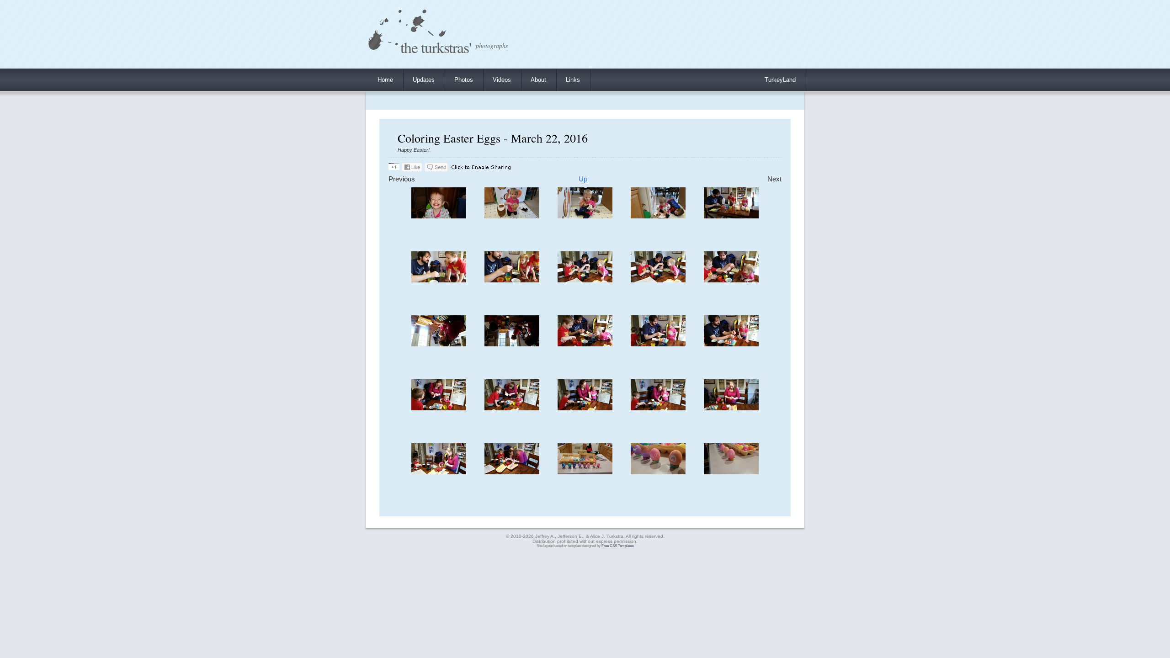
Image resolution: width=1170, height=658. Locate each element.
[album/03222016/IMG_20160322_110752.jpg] (438, 216)
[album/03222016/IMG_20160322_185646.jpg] (511, 408)
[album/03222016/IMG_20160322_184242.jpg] (438, 280)
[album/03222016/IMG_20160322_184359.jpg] (731, 280)
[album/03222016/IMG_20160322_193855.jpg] (585, 472)
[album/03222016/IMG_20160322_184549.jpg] (438, 344)
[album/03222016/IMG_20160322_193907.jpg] (658, 472)
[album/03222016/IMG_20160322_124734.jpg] (658, 216)
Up (583, 179)
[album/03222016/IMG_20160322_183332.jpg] (731, 216)
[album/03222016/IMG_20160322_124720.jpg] (585, 216)
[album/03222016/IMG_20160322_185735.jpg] (585, 408)
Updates (424, 79)
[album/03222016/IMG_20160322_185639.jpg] (438, 408)
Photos (463, 79)
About (538, 79)
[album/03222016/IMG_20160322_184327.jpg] (658, 280)
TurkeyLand (780, 79)
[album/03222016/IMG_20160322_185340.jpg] (731, 344)
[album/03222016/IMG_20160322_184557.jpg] (511, 344)
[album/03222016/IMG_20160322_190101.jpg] (438, 472)
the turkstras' (435, 47)
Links (573, 79)
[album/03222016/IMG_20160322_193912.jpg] (731, 472)
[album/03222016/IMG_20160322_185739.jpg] (658, 408)
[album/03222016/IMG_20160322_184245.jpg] (511, 280)
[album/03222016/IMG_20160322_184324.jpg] (585, 280)
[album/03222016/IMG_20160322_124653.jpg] (511, 216)
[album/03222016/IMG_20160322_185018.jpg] (585, 344)
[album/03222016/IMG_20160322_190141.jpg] (511, 472)
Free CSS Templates (617, 546)
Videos (502, 79)
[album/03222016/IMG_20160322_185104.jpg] (658, 344)
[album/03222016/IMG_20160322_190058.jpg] (731, 408)
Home (385, 79)
